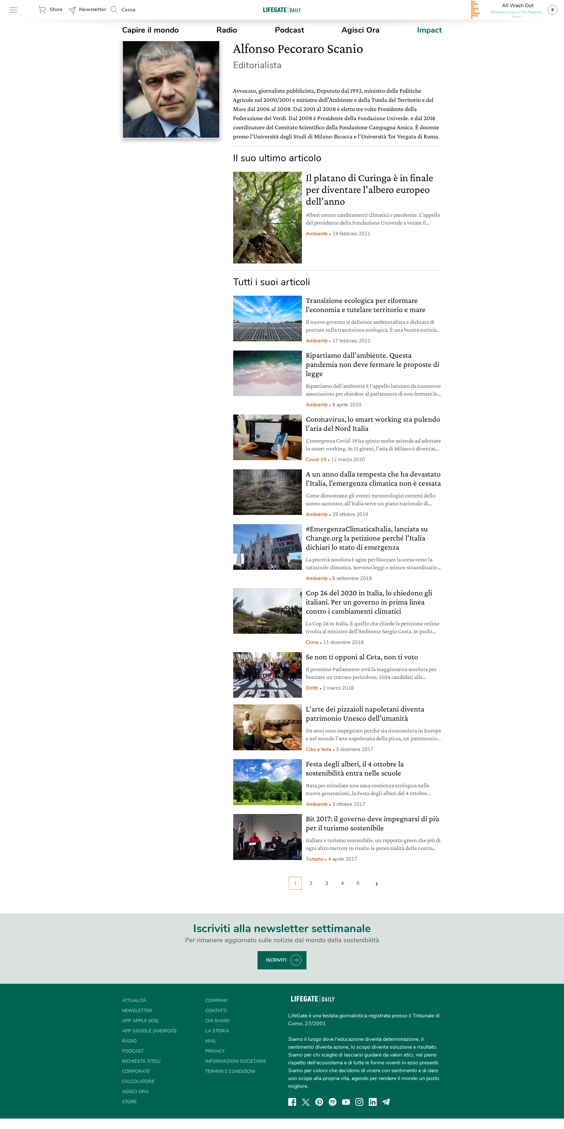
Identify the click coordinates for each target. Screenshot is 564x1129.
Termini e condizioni (230, 1071)
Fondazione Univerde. (383, 118)
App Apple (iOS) (140, 1021)
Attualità (134, 1000)
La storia (217, 1031)
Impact (429, 30)
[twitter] (306, 1102)
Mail (210, 1041)
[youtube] (346, 1102)
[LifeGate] (282, 9)
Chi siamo (217, 1021)
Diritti (312, 688)
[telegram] (386, 1102)
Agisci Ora (360, 30)
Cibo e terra (318, 749)
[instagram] (359, 1102)
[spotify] (333, 1102)
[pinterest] (319, 1102)
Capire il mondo (150, 30)
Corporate (136, 1071)
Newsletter (92, 9)
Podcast (289, 30)
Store (56, 9)
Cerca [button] (128, 9)
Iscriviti (276, 960)
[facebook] (292, 1102)
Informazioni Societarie (235, 1061)
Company (216, 1000)
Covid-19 (316, 459)
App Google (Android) (149, 1031)
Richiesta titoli (141, 1061)
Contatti (216, 1011)
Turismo (314, 859)
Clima (312, 642)
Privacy (215, 1051)
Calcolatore (138, 1081)
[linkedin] (373, 1102)
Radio (226, 30)
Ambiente (317, 233)
